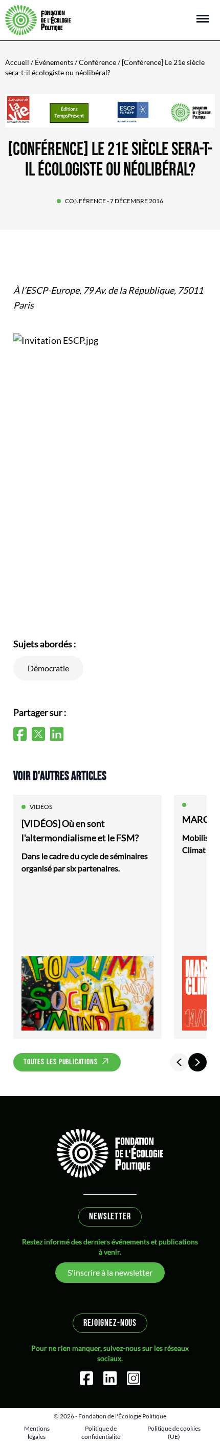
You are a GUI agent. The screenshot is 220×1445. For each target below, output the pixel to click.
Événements (54, 62)
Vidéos (41, 807)
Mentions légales (37, 1432)
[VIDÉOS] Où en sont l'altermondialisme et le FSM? (80, 830)
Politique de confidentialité (100, 1432)
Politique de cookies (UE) (174, 1432)
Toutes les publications (60, 1062)
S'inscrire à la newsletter (110, 1272)
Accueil (17, 62)
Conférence (97, 62)
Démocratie (48, 668)
